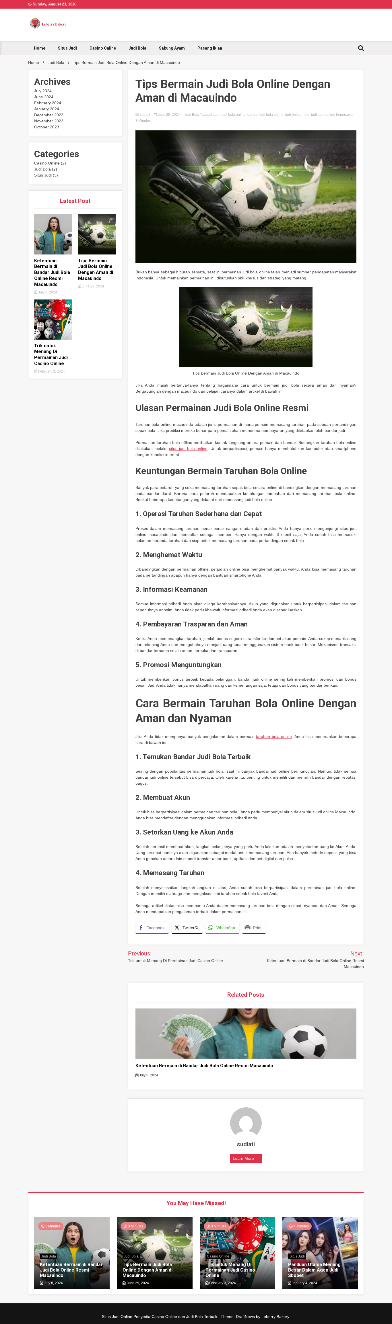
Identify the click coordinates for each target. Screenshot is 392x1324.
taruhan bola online (274, 736)
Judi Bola (137, 48)
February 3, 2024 (51, 371)
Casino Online (103, 48)
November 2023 (48, 121)
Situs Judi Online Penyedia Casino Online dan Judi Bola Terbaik (160, 1316)
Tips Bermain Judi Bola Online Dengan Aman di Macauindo (95, 269)
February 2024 (47, 103)
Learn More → (246, 1158)
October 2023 (46, 127)
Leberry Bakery (275, 1316)
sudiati (145, 115)
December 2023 (48, 115)
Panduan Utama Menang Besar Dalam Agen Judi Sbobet (314, 1270)
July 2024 (43, 91)
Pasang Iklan (209, 48)
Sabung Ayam (172, 48)
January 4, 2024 (304, 1283)
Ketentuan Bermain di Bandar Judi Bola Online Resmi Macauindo (52, 272)
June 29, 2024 (92, 286)
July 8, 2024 (47, 292)
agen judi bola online (229, 115)
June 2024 (43, 97)
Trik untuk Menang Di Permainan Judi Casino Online (51, 354)
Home (39, 48)
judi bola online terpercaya (332, 115)
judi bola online (297, 115)
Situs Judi (67, 48)
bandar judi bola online (265, 115)
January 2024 (46, 109)
